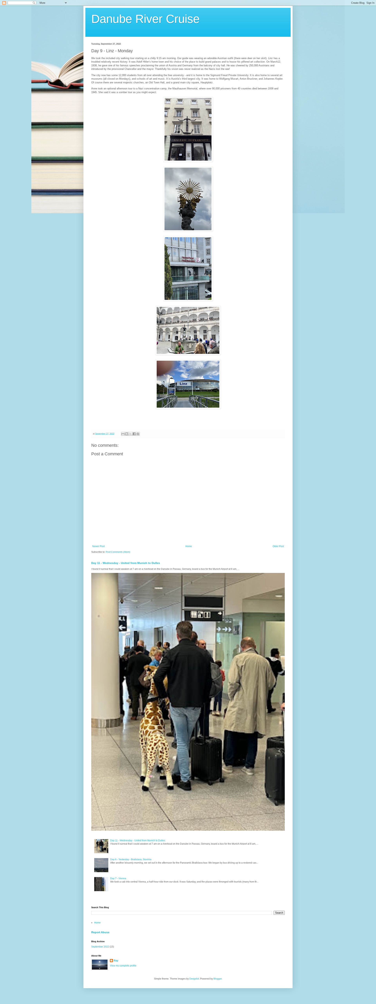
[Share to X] (130, 434)
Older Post (278, 546)
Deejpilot (194, 978)
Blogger (217, 978)
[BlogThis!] (127, 434)
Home (188, 546)
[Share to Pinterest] (138, 434)
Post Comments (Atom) (118, 552)
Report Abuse (100, 932)
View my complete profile (123, 965)
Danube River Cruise (145, 18)
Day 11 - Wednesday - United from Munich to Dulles (125, 562)
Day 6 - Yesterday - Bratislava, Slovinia (130, 859)
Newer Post (98, 546)
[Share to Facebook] (134, 434)
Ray (116, 960)
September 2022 (100, 946)
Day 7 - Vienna (118, 878)
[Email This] (123, 434)
